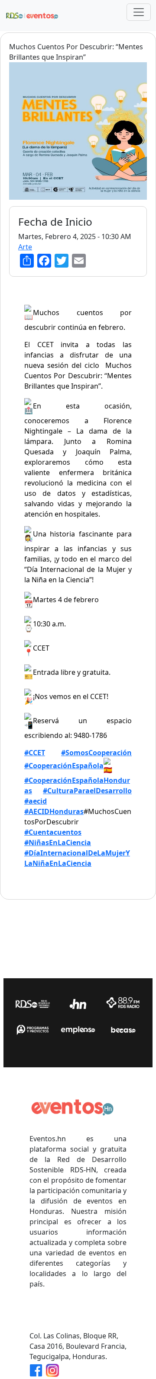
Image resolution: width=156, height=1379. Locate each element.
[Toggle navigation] (139, 12)
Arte (25, 247)
